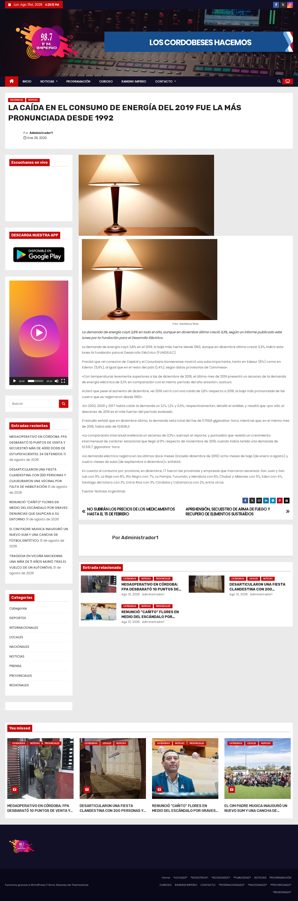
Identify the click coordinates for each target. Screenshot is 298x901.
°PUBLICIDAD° (242, 878)
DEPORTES (17, 618)
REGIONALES (19, 685)
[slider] (35, 381)
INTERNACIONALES (23, 627)
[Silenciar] (57, 381)
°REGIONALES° (282, 892)
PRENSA (15, 666)
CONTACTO (164, 81)
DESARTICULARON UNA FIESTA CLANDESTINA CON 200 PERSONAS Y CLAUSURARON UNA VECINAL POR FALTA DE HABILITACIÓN (111, 813)
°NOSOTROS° (199, 878)
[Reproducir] (15, 381)
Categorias (18, 608)
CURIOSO (106, 81)
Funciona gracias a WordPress (25, 885)
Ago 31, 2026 (130, 594)
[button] (279, 81)
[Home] (11, 81)
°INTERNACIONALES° (232, 885)
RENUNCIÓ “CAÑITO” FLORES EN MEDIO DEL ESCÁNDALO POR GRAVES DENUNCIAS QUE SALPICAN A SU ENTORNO (184, 813)
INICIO (27, 81)
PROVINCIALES (20, 675)
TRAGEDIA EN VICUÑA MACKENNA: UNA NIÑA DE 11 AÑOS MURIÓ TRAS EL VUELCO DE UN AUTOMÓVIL (37, 562)
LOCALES (16, 637)
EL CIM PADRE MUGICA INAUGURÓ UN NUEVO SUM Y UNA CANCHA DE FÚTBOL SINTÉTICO (38, 535)
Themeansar (80, 885)
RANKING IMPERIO (134, 81)
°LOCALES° (180, 878)
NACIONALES (16, 99)
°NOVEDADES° (220, 878)
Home (166, 878)
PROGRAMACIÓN (78, 81)
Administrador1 (41, 133)
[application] (38, 333)
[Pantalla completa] (63, 381)
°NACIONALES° (257, 885)
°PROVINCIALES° (280, 885)
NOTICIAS (48, 81)
